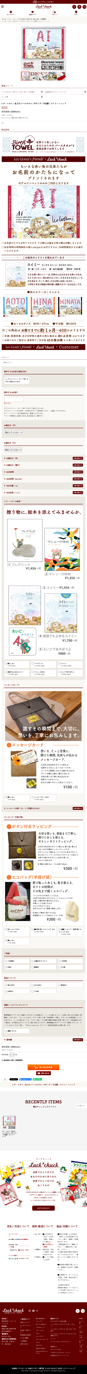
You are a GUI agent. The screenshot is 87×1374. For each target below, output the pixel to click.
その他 (63, 967)
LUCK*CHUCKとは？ (43, 1208)
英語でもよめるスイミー (16, 673)
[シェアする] (5, 1079)
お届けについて (25, 1322)
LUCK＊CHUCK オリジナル (42, 1352)
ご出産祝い (11, 961)
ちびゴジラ (39, 1345)
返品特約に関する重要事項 (12, 1060)
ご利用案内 (23, 1341)
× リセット (80, 1106)
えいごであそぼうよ (67, 673)
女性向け (10, 991)
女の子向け (38, 985)
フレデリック (39, 664)
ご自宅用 (64, 961)
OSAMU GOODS (40, 1348)
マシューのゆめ (39, 673)
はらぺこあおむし (41, 1324)
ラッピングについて (25, 1326)
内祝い (10, 967)
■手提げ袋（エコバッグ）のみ (44, 930)
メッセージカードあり (41, 798)
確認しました (12, 1031)
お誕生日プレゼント (40, 961)
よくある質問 (24, 1338)
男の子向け (11, 985)
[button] (2, 6)
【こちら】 (30, 416)
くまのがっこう (40, 1327)
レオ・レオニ (40, 1330)
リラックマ (39, 1321)
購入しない (12, 664)
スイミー (66, 664)
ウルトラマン (40, 1336)
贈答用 (36, 967)
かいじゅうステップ (42, 1339)
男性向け (64, 985)
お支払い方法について (25, 1331)
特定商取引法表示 (25, 1335)
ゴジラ (38, 1342)
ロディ (38, 1333)
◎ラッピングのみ (13, 930)
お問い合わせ (24, 1344)
